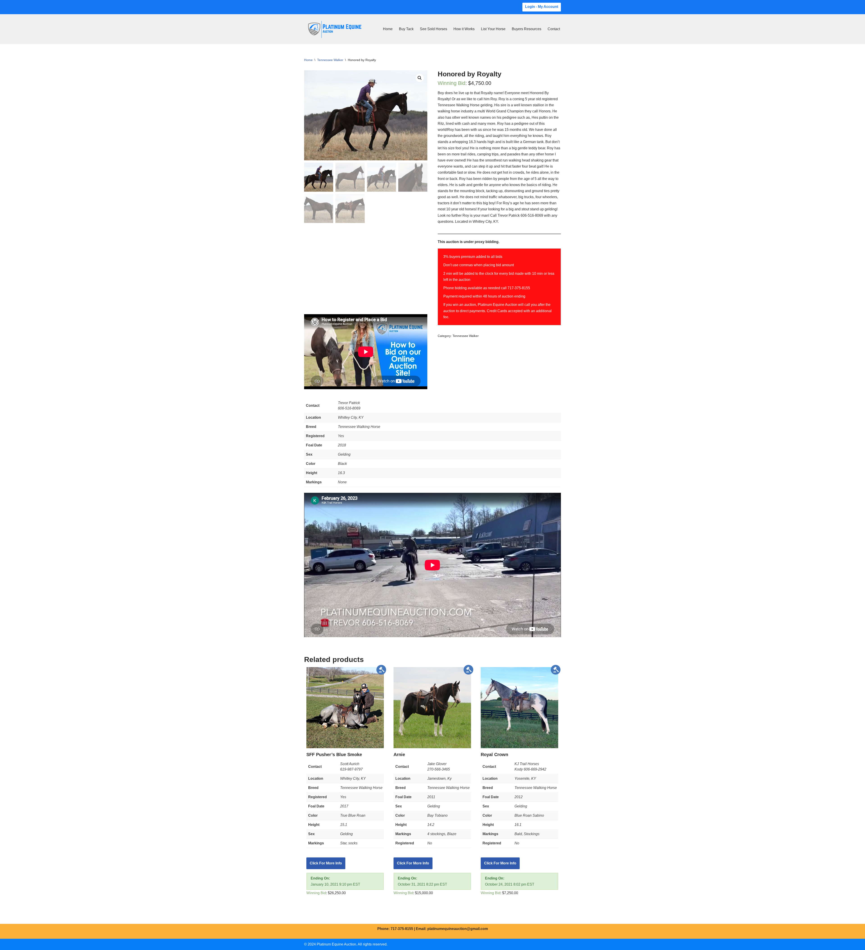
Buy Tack (406, 29)
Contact (554, 29)
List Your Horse (493, 29)
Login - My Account (541, 7)
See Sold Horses (433, 29)
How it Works (464, 29)
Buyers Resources (526, 29)
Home (388, 29)
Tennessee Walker (330, 60)
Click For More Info (326, 863)
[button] (420, 78)
